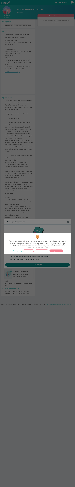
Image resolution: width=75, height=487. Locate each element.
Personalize (28, 251)
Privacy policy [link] (17, 251)
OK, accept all (56, 251)
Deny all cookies (42, 251)
